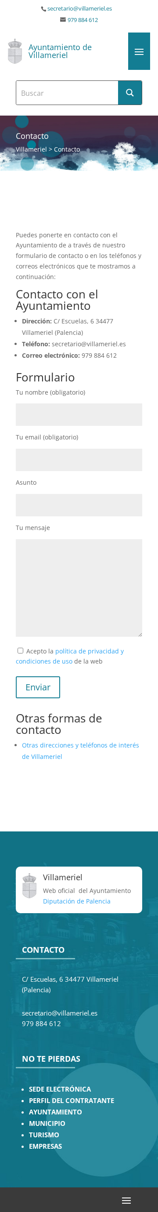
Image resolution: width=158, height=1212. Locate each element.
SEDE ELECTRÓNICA (60, 1089)
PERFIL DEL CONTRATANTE (71, 1100)
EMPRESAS (45, 1146)
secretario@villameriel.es (79, 8)
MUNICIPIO (47, 1123)
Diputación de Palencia (77, 901)
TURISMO (44, 1134)
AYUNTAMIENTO (55, 1112)
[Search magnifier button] (130, 93)
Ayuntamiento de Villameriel (60, 51)
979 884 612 (83, 20)
